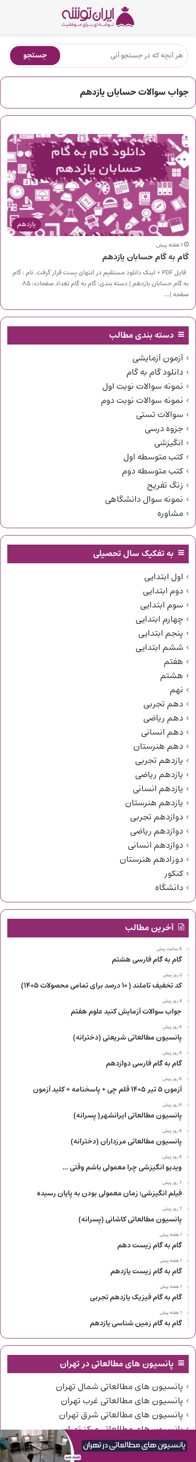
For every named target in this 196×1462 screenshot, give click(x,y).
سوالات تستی (159, 414)
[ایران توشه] (98, 17)
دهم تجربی (163, 704)
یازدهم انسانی (158, 788)
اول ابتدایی (163, 577)
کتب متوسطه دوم (152, 471)
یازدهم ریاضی (159, 774)
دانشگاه (169, 887)
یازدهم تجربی (159, 760)
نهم (176, 690)
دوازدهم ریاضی (156, 831)
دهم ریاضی (163, 718)
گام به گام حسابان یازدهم (145, 257)
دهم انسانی (162, 732)
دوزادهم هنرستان (151, 859)
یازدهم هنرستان (154, 803)
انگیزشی (168, 443)
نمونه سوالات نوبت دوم (142, 400)
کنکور (173, 873)
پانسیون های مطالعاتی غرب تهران (122, 1401)
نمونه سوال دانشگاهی (144, 499)
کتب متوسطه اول (153, 457)
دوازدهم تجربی (156, 817)
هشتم (171, 675)
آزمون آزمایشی (157, 358)
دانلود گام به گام (154, 372)
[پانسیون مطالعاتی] (98, 1446)
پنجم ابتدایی (160, 633)
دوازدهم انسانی (155, 845)
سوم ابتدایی (161, 605)
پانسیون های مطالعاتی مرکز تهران (122, 1429)
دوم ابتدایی (163, 591)
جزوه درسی (163, 428)
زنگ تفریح (165, 485)
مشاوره (170, 513)
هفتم (173, 661)
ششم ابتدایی (159, 647)
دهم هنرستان (158, 746)
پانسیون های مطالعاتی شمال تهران (119, 1386)
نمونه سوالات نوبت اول (142, 386)
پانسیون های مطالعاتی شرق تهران (121, 1415)
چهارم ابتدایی (159, 619)
